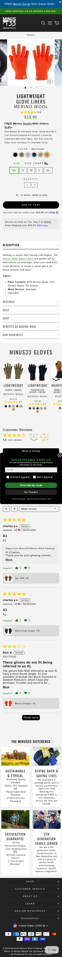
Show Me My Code (31, 485)
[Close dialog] (59, 455)
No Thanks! (31, 492)
